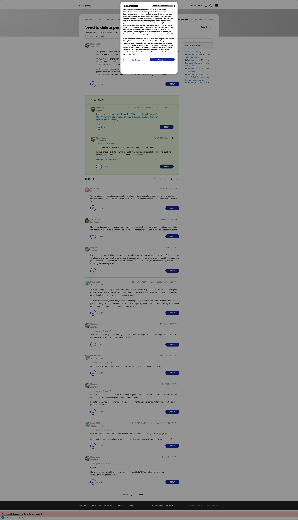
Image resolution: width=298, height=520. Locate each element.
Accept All (162, 60)
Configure (136, 60)
